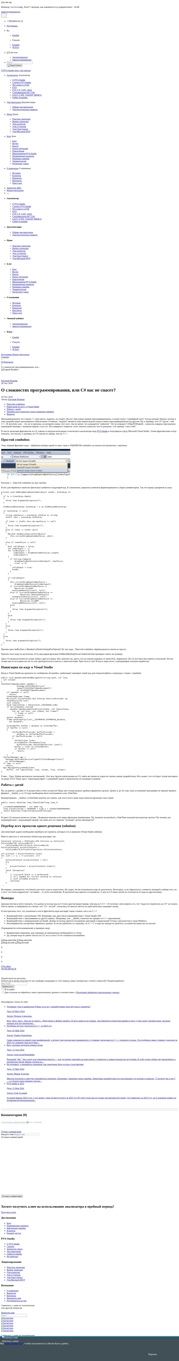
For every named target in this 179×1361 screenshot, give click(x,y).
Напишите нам (14, 1298)
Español (15, 45)
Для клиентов (18, 124)
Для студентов (19, 126)
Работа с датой (14, 409)
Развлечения (18, 151)
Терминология (19, 161)
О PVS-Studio (18, 80)
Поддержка (12, 26)
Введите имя (7, 1134)
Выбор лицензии (20, 121)
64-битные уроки (20, 163)
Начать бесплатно (15, 190)
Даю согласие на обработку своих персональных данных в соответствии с (61, 992)
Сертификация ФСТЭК (23, 92)
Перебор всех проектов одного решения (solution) (30, 411)
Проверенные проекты (23, 156)
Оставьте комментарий (12, 1137)
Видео (15, 143)
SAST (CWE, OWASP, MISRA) (27, 95)
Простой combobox (16, 404)
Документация (14, 102)
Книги (15, 146)
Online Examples (20, 97)
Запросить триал (15, 1249)
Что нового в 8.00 (20, 85)
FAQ (14, 87)
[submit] (15, 65)
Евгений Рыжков (9, 381)
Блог (9, 136)
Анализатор (12, 75)
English (15, 35)
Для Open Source (20, 129)
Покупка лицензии (21, 119)
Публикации (7, 362)
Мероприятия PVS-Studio (24, 153)
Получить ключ (8, 1212)
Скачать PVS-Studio (21, 82)
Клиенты (16, 175)
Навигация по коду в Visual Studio (23, 406)
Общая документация (22, 107)
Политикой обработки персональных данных (97, 992)
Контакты (17, 180)
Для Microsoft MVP (21, 131)
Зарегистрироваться (10, 12)
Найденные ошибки (16, 1228)
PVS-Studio (102, 431)
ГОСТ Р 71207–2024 (22, 90)
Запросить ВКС (14, 188)
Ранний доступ (14, 1233)
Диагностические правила (24, 109)
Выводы (11, 414)
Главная (5, 357)
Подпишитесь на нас (17, 1301)
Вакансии (17, 178)
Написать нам (7, 1313)
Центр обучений (20, 148)
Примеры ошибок (20, 158)
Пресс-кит (17, 183)
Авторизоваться (20, 57)
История (16, 173)
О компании (12, 168)
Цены (9, 114)
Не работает (12, 1256)
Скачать (10, 1246)
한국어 (15, 47)
